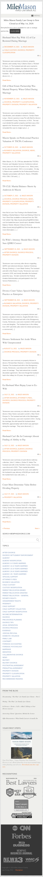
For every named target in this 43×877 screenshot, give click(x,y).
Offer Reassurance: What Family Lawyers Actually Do (20, 718)
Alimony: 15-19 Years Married (15, 569)
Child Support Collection (14, 609)
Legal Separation (10, 625)
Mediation (7, 652)
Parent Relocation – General (15, 595)
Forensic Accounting (12, 644)
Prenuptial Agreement (13, 668)
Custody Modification (12, 587)
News (32, 150)
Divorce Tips (8, 622)
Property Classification (23, 102)
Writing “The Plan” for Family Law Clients (16, 701)
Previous (6, 528)
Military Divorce (10, 663)
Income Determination (12, 614)
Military (6, 660)
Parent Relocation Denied (14, 590)
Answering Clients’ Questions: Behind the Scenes (19, 713)
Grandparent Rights (12, 601)
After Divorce (10, 252)
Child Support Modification (15, 612)
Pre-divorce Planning (12, 620)
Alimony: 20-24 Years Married (15, 571)
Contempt (7, 641)
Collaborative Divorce (13, 655)
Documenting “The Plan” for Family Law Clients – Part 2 (21, 697)
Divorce (21, 50)
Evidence (7, 630)
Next (37, 528)
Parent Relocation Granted (15, 593)
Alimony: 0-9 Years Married (14, 563)
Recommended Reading (13, 679)
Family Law (7, 638)
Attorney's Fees (25, 398)
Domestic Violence (11, 636)
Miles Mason (28, 47)
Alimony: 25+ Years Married (14, 574)
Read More (7, 80)
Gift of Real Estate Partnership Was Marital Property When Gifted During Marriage (20, 89)
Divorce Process (20, 199)
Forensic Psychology (12, 647)
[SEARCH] (37, 540)
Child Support (9, 606)
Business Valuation (12, 150)
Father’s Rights (9, 598)
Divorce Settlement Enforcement (18, 555)
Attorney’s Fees (10, 579)
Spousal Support (10, 577)
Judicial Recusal (10, 633)
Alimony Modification (12, 561)
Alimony (21, 449)
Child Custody (10, 50)
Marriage (7, 649)
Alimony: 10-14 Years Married (15, 566)
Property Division (10, 104)
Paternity (7, 604)
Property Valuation (28, 104)
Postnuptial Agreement (13, 665)
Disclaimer (19, 870)
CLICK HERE (15, 31)
